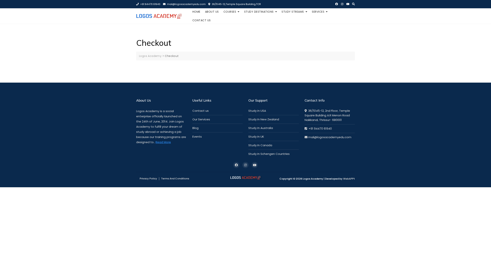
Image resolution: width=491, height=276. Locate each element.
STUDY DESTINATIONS (259, 12)
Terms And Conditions (175, 178)
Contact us (200, 111)
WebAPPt (349, 179)
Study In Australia (260, 128)
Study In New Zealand (263, 119)
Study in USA (257, 111)
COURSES (229, 12)
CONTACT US (201, 20)
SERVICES (318, 12)
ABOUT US (212, 12)
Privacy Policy (148, 178)
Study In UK (256, 137)
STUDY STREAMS (293, 12)
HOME (196, 12)
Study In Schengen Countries (269, 154)
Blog (195, 128)
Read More (163, 142)
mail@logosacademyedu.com (186, 4)
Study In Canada (260, 145)
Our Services (201, 119)
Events (197, 137)
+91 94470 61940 (150, 4)
